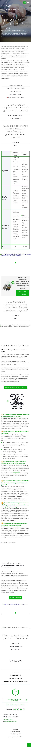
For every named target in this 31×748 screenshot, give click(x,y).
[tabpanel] (15, 142)
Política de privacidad (15, 733)
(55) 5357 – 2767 (8, 719)
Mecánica (15, 142)
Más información (15, 597)
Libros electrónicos (15, 646)
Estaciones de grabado (15, 115)
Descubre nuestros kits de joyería (15, 387)
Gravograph (21, 704)
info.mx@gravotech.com (10, 721)
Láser (15, 145)
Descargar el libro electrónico (23, 293)
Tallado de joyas (15, 91)
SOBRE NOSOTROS (15, 675)
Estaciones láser (15, 118)
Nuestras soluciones (15, 85)
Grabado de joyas (15, 94)
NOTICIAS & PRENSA (15, 678)
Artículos (15, 643)
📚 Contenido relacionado (15, 97)
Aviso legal (15, 729)
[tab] (15, 628)
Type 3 (7, 704)
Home (2, 9)
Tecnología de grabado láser (15, 736)
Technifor (13, 704)
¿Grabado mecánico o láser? (15, 88)
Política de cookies (15, 731)
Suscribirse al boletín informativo (14, 700)
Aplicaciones (15, 649)
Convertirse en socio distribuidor (16, 681)
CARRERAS (15, 672)
